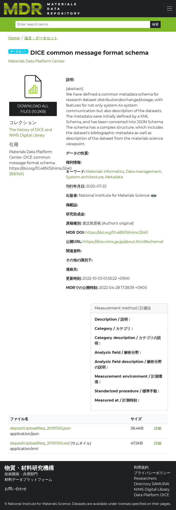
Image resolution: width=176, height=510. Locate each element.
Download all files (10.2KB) (33, 109)
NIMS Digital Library (152, 489)
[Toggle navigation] (169, 8)
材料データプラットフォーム (28, 479)
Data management (143, 171)
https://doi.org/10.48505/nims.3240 (116, 232)
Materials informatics (105, 171)
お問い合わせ (16, 489)
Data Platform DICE (151, 495)
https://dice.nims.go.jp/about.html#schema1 (123, 241)
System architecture (85, 177)
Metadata (114, 177)
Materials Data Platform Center (36, 61)
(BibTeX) (16, 174)
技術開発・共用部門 (21, 474)
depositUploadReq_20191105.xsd (40, 443)
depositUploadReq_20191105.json (40, 428)
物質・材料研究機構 (29, 467)
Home (14, 38)
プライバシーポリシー (152, 473)
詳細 (157, 428)
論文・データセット (41, 38)
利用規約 (141, 467)
